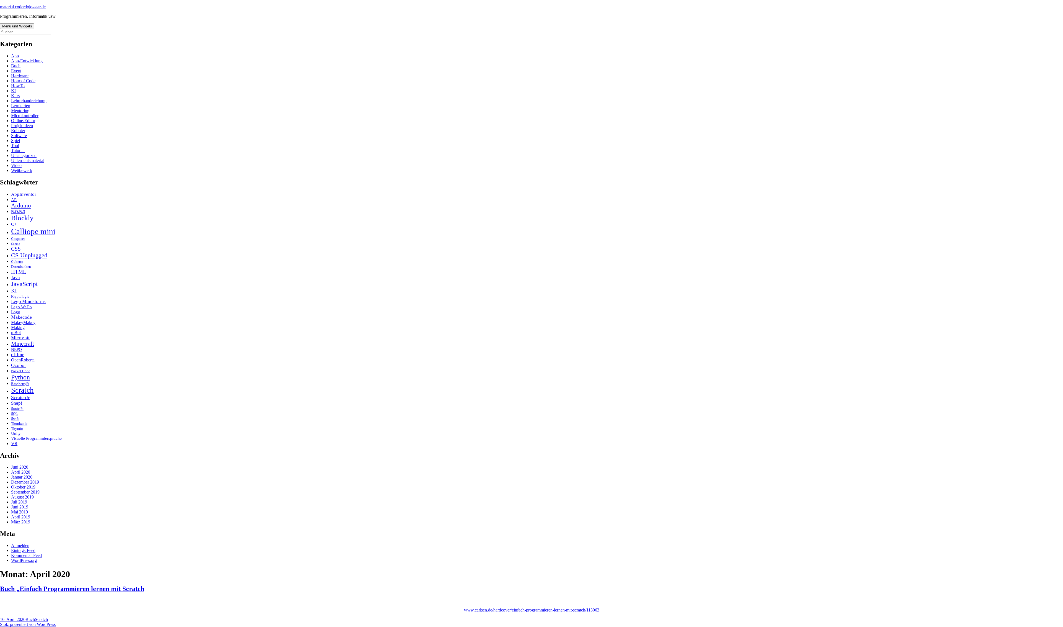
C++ (15, 224)
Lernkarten (20, 105)
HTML (18, 272)
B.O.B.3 (18, 211)
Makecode (21, 317)
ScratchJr (20, 397)
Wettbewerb (21, 170)
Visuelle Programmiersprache (36, 438)
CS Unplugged (29, 255)
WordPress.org (24, 560)
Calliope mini (33, 231)
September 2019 (25, 492)
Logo (15, 312)
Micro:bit (20, 337)
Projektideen (22, 125)
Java (15, 277)
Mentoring (20, 110)
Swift (15, 419)
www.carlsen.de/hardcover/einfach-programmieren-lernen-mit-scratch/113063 (531, 610)
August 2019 (22, 497)
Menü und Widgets (17, 26)
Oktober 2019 (23, 487)
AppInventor (23, 194)
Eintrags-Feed (23, 550)
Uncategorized (24, 155)
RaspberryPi (20, 384)
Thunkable (19, 424)
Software (19, 135)
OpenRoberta (23, 360)
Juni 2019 (19, 507)
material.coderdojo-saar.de (23, 6)
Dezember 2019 (25, 482)
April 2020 (20, 472)
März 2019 (20, 522)
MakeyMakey (23, 322)
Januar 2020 (21, 477)
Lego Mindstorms (28, 301)
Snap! (16, 403)
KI (13, 90)
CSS (16, 249)
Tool (15, 145)
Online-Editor (23, 120)
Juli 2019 (19, 502)
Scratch (22, 390)
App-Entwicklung (27, 60)
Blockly (22, 218)
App (15, 55)
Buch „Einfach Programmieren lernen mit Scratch (72, 588)
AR (14, 199)
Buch (15, 65)
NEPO (16, 349)
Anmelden (20, 545)
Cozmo (15, 243)
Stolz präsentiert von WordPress (28, 624)
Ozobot (18, 365)
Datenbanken (21, 266)
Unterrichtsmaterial (27, 160)
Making (18, 327)
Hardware (20, 75)
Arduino (21, 205)
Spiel (15, 140)
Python (20, 377)
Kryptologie (20, 296)
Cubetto (17, 261)
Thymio (17, 428)
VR (14, 443)
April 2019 (20, 517)
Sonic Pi (17, 409)
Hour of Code (23, 80)
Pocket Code (20, 371)
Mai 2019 (19, 512)
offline (17, 354)
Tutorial (18, 150)
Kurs (15, 95)
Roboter (18, 130)
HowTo (18, 85)
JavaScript (24, 284)
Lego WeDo (21, 307)
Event (16, 70)
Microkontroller (24, 115)
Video (16, 165)
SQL (14, 414)
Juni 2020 (19, 467)
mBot (16, 332)
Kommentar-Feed (26, 555)
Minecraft (22, 344)
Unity (16, 433)
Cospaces (18, 239)
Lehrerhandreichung (29, 100)
